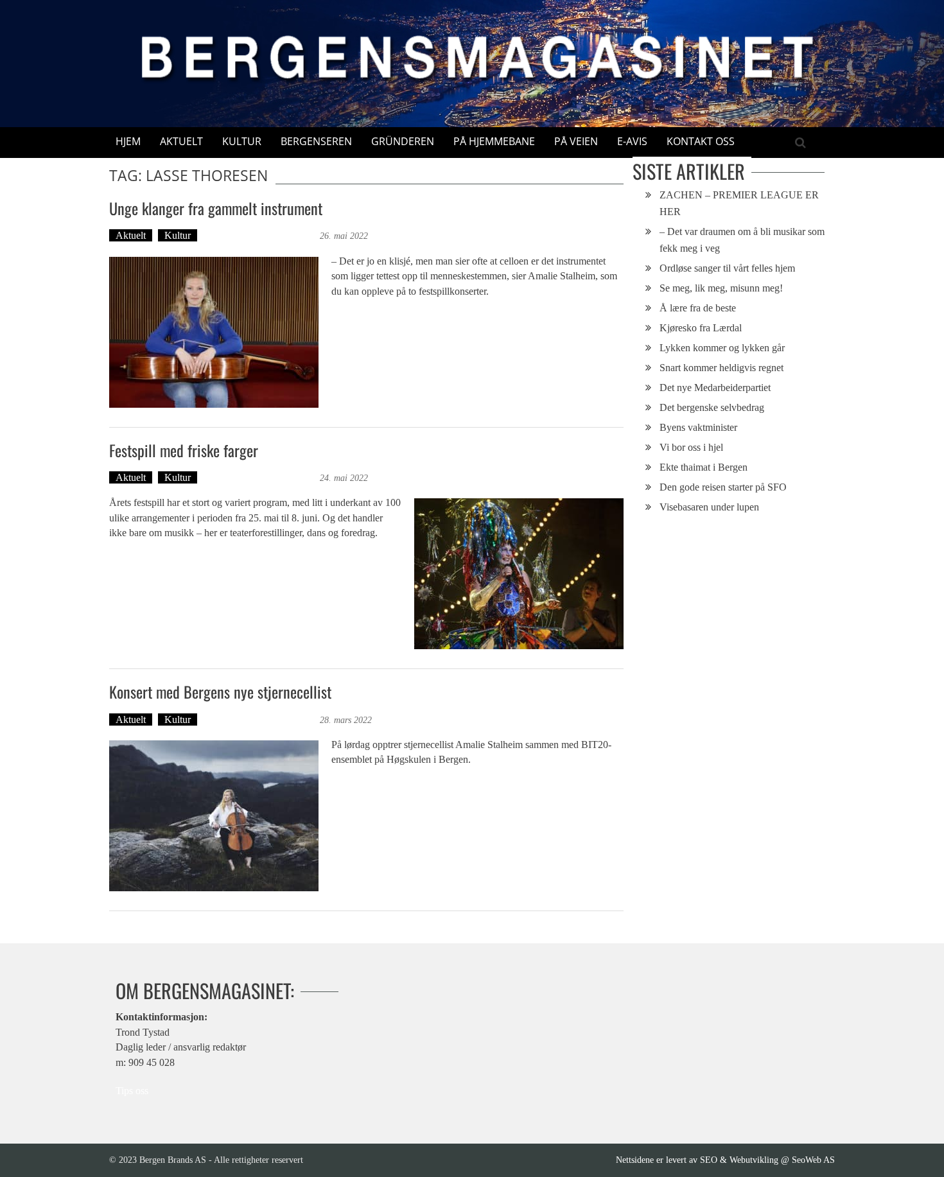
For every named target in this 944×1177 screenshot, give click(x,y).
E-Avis (632, 141)
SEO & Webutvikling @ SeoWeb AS (767, 1160)
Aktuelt (181, 141)
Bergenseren (316, 141)
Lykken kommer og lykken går (722, 347)
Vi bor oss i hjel (691, 447)
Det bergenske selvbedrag (712, 407)
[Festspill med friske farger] (519, 573)
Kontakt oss (701, 141)
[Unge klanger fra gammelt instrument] (214, 332)
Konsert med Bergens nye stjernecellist (220, 691)
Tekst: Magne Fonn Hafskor (260, 235)
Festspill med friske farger (183, 450)
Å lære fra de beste (698, 307)
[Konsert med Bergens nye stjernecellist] (214, 815)
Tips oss (132, 1090)
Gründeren (402, 141)
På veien (576, 141)
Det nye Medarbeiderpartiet (715, 387)
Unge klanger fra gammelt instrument (215, 208)
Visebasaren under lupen (709, 506)
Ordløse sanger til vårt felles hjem (727, 268)
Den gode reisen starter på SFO (723, 487)
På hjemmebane (494, 141)
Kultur (241, 141)
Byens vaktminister (698, 427)
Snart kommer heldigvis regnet (721, 367)
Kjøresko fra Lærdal (701, 327)
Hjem (128, 141)
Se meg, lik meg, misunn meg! (721, 288)
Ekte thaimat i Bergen (703, 467)
